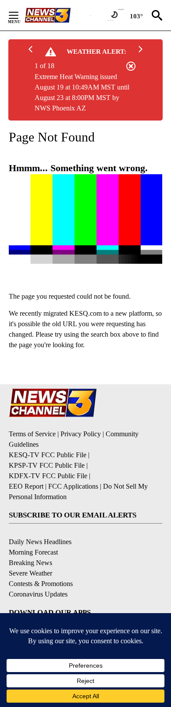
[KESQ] (57, 15)
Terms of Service (32, 434)
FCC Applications (73, 486)
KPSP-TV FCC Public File (47, 465)
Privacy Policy (81, 434)
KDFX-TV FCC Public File (48, 475)
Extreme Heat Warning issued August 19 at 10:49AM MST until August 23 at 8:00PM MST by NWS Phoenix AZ (82, 92)
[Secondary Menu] (20, 15)
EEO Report (26, 486)
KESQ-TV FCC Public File (47, 455)
